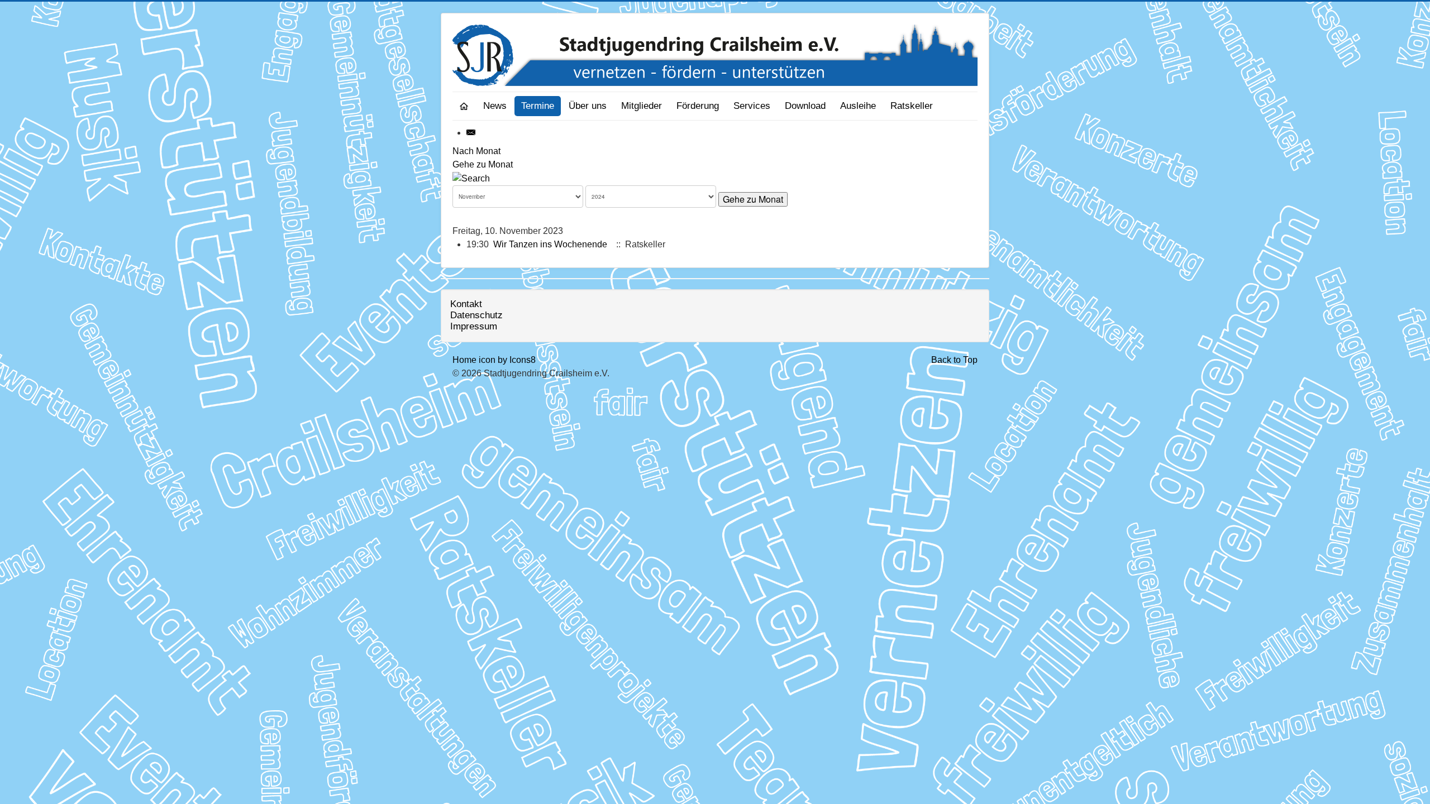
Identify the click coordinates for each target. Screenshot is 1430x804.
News (495, 105)
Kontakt (466, 304)
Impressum (473, 326)
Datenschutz (476, 315)
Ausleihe (858, 105)
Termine (537, 105)
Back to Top (954, 360)
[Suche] (471, 178)
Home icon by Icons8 (494, 360)
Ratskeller (911, 105)
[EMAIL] (471, 132)
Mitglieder (641, 105)
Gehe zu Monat (482, 164)
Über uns (588, 105)
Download (805, 105)
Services (751, 105)
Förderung (697, 105)
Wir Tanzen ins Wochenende (550, 244)
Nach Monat (476, 151)
